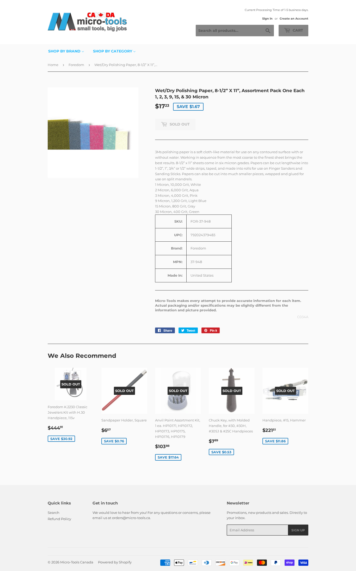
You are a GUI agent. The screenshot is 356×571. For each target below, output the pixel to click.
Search (53, 512)
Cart (297, 30)
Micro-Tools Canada (76, 562)
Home (53, 65)
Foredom (76, 65)
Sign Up (298, 530)
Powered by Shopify (115, 562)
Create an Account (294, 18)
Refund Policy (59, 519)
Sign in (267, 18)
